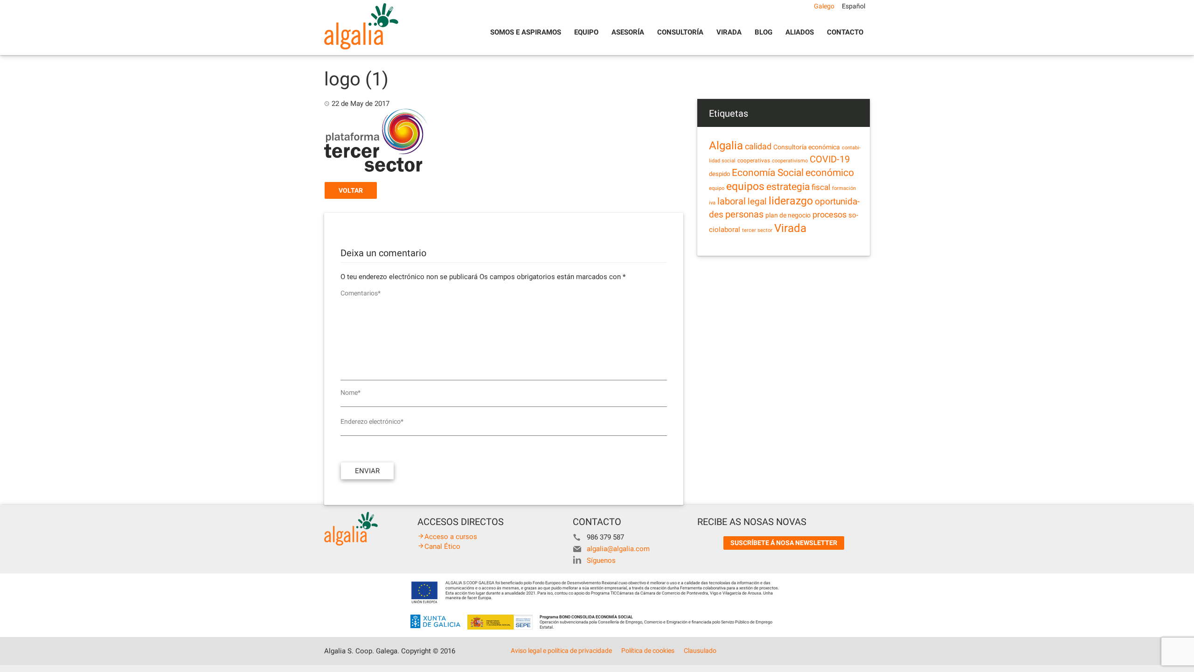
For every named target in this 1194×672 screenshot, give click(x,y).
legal (757, 201)
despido (719, 173)
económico (829, 172)
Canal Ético (442, 546)
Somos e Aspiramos (525, 32)
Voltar (351, 190)
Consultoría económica (806, 147)
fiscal (821, 187)
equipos (745, 186)
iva (712, 203)
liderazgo (791, 200)
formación (844, 188)
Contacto (845, 32)
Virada (729, 32)
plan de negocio (788, 215)
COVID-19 (830, 159)
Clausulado (700, 650)
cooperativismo (790, 161)
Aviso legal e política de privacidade (561, 650)
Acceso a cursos (450, 536)
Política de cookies (647, 650)
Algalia (726, 145)
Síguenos (601, 560)
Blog (763, 32)
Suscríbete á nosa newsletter (783, 542)
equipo (716, 188)
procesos (829, 214)
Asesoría (627, 32)
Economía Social (768, 172)
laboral (731, 201)
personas (744, 214)
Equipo (586, 32)
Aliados (799, 32)
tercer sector (757, 230)
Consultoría (680, 32)
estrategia (788, 186)
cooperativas (753, 160)
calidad (758, 146)
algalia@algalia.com (618, 549)
